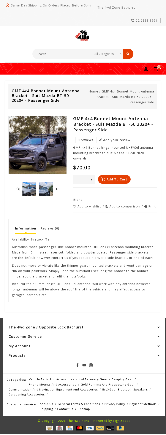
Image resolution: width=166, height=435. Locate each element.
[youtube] (84, 365)
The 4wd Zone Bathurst (116, 7)
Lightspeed (122, 421)
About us (46, 404)
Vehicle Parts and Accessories (51, 379)
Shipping (46, 409)
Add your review (116, 140)
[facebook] (77, 365)
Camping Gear (122, 379)
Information (25, 228)
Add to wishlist (89, 206)
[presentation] (17, 189)
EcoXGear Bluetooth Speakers (125, 389)
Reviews (50, 228)
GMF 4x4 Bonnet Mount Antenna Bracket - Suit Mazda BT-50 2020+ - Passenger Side (125, 96)
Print (152, 206)
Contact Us (65, 409)
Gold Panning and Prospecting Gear (108, 384)
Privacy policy (114, 404)
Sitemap (84, 409)
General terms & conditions (79, 404)
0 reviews (85, 140)
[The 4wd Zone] (83, 35)
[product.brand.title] (85, 199)
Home (93, 91)
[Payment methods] (48, 428)
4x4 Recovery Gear (93, 379)
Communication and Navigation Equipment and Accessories (53, 389)
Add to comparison (125, 206)
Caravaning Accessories (27, 394)
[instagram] (91, 365)
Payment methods (143, 404)
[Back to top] (153, 421)
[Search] (128, 54)
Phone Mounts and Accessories (52, 384)
